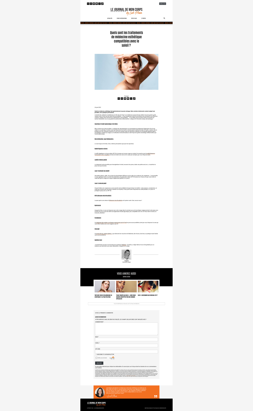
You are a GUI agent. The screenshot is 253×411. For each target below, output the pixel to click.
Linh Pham (112, 396)
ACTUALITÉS (109, 18)
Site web (97, 349)
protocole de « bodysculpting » (104, 233)
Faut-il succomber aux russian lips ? (148, 295)
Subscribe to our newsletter (105, 354)
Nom (96, 337)
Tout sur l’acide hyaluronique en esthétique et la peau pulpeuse (103, 296)
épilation (124, 244)
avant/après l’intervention (131, 375)
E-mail (97, 343)
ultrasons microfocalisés (115, 200)
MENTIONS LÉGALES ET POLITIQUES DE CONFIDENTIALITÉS (155, 408)
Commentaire (99, 322)
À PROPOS (143, 18)
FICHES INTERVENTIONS (122, 18)
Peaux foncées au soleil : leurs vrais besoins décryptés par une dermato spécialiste (126, 297)
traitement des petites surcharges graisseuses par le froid (111, 222)
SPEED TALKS (134, 18)
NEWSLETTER (163, 3)
